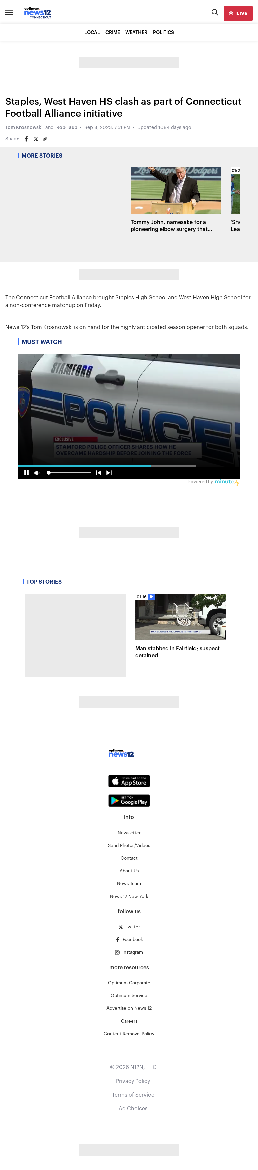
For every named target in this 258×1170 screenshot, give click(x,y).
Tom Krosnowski (24, 127)
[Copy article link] (45, 139)
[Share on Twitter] (35, 139)
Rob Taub (66, 127)
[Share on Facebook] (26, 139)
